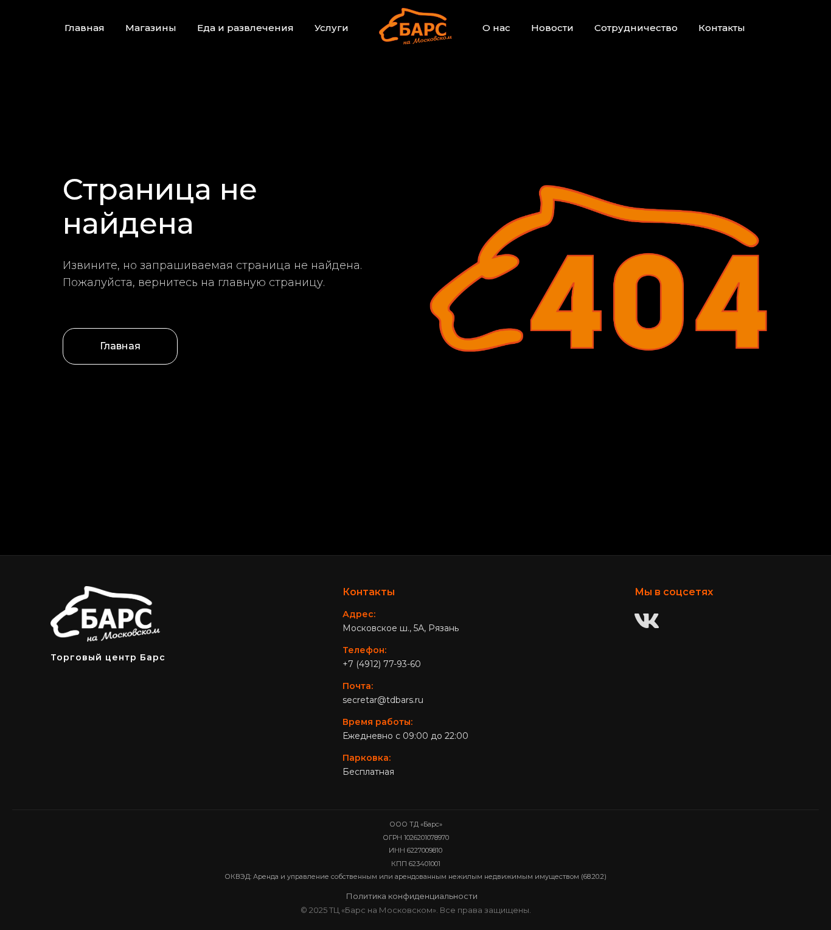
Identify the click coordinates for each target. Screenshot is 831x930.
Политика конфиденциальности (412, 896)
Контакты (721, 27)
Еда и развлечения (245, 27)
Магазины (150, 27)
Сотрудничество (636, 27)
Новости (552, 27)
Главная (84, 27)
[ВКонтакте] (647, 622)
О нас (496, 27)
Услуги (332, 27)
